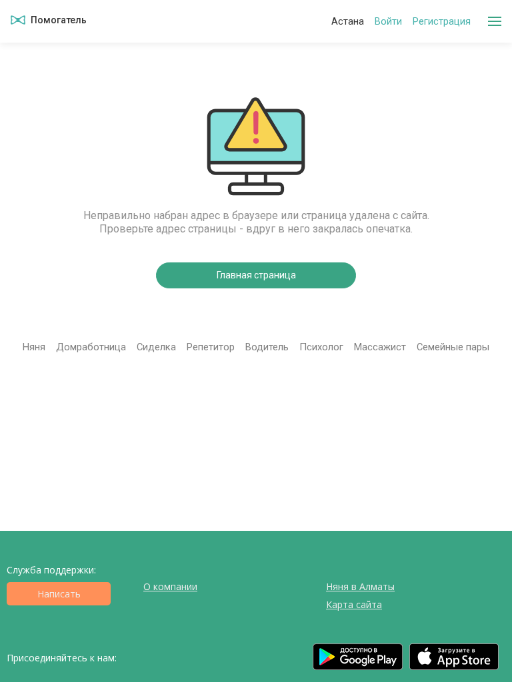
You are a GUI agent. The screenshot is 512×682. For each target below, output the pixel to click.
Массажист (380, 347)
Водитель (267, 347)
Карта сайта (354, 604)
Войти (388, 21)
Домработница (91, 347)
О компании (170, 586)
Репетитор (211, 347)
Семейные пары (453, 347)
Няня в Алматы (360, 586)
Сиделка (156, 347)
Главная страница (256, 275)
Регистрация (442, 21)
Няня (34, 347)
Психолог (321, 347)
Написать (59, 593)
